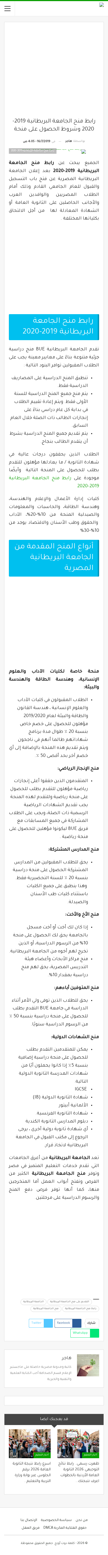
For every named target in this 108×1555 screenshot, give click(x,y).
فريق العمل (31, 1528)
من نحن (82, 1520)
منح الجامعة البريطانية (46, 1308)
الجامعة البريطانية (33, 1302)
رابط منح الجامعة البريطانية (80, 1308)
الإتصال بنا (28, 1520)
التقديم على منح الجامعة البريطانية (69, 1302)
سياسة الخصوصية (56, 1520)
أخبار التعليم (90, 1455)
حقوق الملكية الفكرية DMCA (65, 1528)
